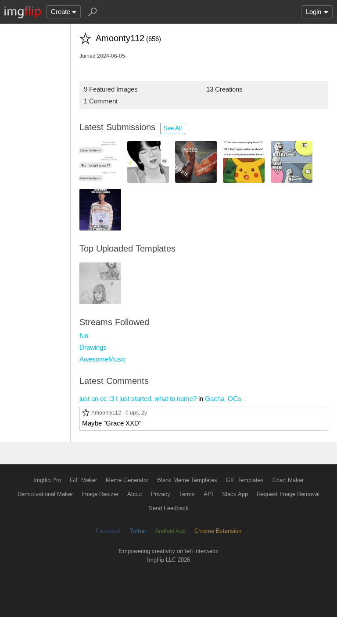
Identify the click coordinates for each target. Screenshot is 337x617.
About (134, 494)
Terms (187, 494)
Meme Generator (127, 480)
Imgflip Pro (47, 480)
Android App (170, 531)
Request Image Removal (288, 494)
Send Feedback (169, 508)
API (208, 494)
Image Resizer (100, 494)
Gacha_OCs (223, 398)
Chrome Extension (217, 531)
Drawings (93, 347)
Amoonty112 (106, 412)
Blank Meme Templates (187, 480)
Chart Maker (288, 480)
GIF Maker (83, 480)
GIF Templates (245, 480)
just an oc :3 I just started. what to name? (138, 398)
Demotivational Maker (45, 494)
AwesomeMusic (102, 359)
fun (83, 335)
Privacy (160, 494)
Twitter (137, 531)
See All (173, 128)
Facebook (108, 531)
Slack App (235, 494)
